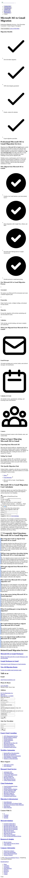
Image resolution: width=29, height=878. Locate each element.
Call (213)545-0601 (14, 28)
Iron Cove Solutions (10, 857)
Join (4, 730)
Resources (6, 871)
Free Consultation (5, 28)
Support (6, 872)
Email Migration (8, 477)
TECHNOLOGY (7, 8)
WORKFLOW (7, 9)
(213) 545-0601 (15, 516)
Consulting (6, 865)
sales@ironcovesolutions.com (8, 679)
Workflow (6, 870)
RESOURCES (7, 12)
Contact (6, 14)
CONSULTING (7, 6)
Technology (7, 867)
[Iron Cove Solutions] (9, 2)
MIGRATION (7, 11)
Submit (2, 516)
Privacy (17, 857)
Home (5, 475)
